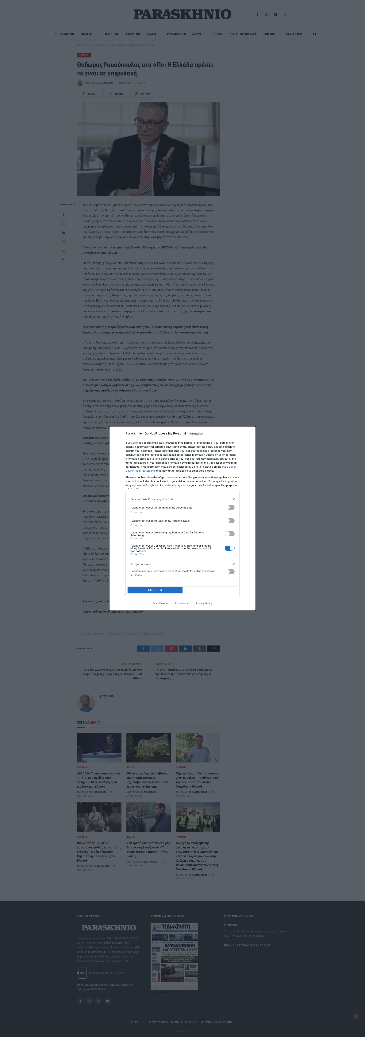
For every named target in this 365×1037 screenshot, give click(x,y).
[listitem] (182, 499)
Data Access (182, 603)
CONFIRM (155, 590)
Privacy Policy (204, 603)
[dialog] (182, 518)
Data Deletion (161, 603)
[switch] (230, 507)
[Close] (248, 433)
